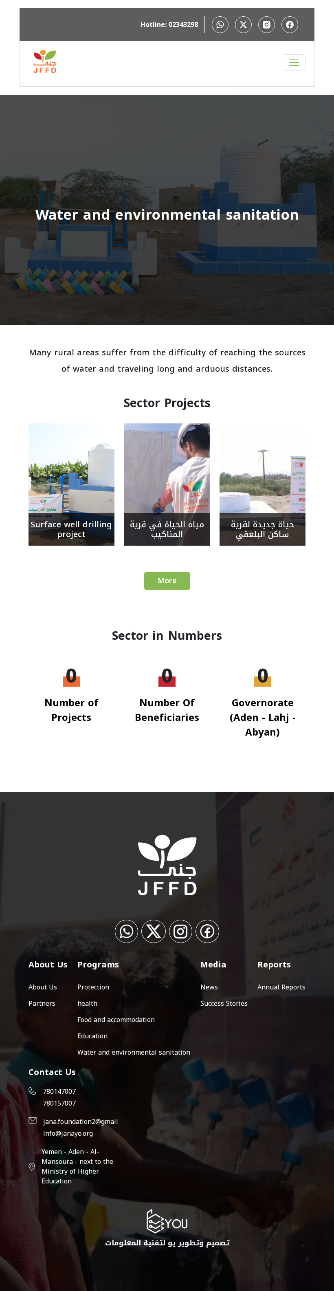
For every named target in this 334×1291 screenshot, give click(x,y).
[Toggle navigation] (294, 62)
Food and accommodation (116, 1019)
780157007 (59, 1103)
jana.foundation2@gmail (80, 1122)
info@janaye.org (68, 1134)
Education (92, 1036)
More (167, 581)
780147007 (59, 1092)
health (87, 1003)
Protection (93, 987)
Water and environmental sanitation (133, 1052)
